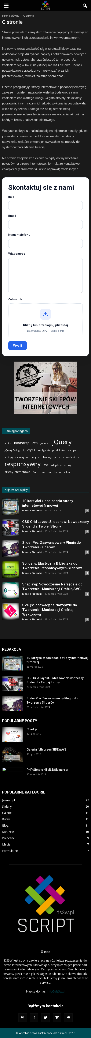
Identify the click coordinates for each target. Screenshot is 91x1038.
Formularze (10, 851)
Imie (11, 196)
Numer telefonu (19, 234)
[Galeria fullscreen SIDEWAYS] (12, 754)
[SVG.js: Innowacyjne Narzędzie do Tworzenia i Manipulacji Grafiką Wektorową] (10, 611)
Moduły (47, 457)
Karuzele (8, 832)
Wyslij (17, 345)
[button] (85, 5)
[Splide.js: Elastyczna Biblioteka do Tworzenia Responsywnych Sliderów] (10, 569)
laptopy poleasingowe (17, 457)
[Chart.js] (12, 734)
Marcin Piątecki (32, 510)
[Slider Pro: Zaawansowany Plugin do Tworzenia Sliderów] (10, 548)
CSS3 (35, 443)
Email (12, 215)
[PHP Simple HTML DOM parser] (12, 775)
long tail (36, 457)
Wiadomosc (16, 253)
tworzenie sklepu (51, 472)
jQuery (62, 442)
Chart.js (32, 729)
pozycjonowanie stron (66, 457)
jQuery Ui (28, 450)
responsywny (23, 464)
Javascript (8, 800)
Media (6, 844)
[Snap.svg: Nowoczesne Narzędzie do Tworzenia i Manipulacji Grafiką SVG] (10, 590)
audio (8, 443)
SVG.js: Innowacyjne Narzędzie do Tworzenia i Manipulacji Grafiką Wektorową (49, 609)
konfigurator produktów (51, 450)
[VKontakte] (68, 1017)
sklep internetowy (61, 465)
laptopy (72, 450)
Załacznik (15, 299)
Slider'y (7, 806)
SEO (46, 465)
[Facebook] (34, 1017)
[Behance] (22, 1017)
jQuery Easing (12, 450)
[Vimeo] (57, 1017)
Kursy (6, 819)
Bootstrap (21, 443)
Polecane (8, 838)
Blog (5, 825)
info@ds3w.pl (56, 991)
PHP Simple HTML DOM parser (48, 769)
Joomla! (45, 443)
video (67, 472)
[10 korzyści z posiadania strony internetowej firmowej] (10, 506)
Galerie (7, 813)
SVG (36, 472)
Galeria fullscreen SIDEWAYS (46, 749)
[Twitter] (45, 1017)
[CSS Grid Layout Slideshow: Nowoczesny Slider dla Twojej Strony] (10, 527)
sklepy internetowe (17, 472)
